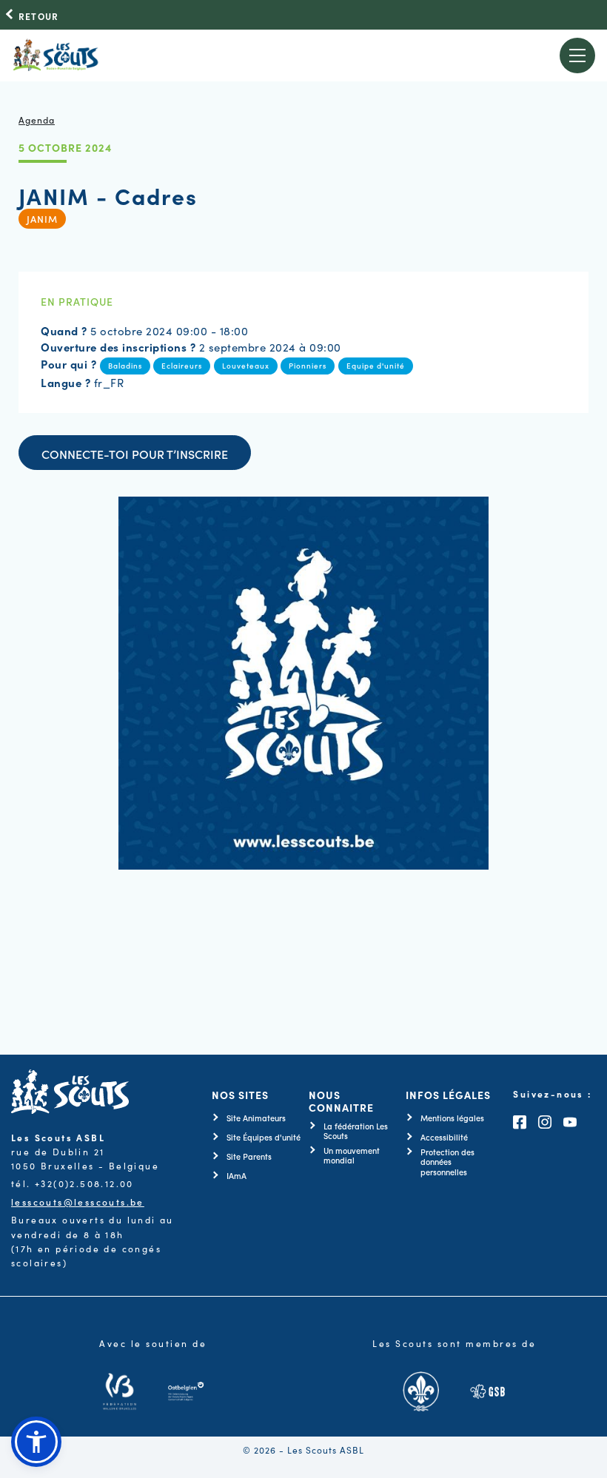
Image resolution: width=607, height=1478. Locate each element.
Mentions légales (452, 1118)
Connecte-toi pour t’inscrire (134, 454)
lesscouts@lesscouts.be (77, 1201)
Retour (38, 16)
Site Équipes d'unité (264, 1137)
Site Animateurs (256, 1118)
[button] (36, 1441)
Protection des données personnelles (447, 1162)
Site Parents (249, 1156)
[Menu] (578, 55)
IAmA (237, 1175)
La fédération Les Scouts (355, 1131)
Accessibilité (444, 1137)
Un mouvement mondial (351, 1155)
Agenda (37, 119)
